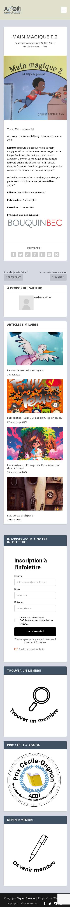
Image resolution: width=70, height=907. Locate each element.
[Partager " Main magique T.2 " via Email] (49, 254)
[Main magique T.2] (35, 88)
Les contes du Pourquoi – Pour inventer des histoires (33, 466)
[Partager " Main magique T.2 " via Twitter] (20, 254)
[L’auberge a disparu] (35, 494)
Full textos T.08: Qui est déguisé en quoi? (34, 417)
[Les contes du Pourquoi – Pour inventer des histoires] (35, 443)
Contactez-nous (30, 903)
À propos (13, 903)
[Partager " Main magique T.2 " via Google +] (27, 254)
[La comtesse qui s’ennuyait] (35, 349)
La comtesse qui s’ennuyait (25, 370)
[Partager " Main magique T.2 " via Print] (56, 254)
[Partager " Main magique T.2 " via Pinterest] (35, 254)
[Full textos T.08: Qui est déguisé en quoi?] (35, 396)
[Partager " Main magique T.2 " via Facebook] (13, 254)
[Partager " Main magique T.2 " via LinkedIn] (42, 254)
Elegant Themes (26, 898)
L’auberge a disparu (20, 515)
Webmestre (32, 43)
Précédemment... (32, 46)
